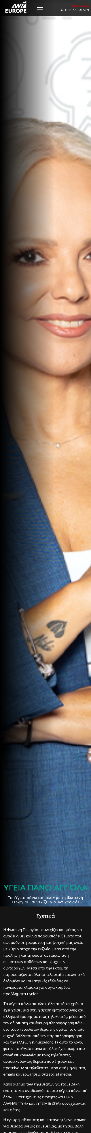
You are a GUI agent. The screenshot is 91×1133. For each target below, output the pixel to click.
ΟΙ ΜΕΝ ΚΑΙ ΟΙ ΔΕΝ (75, 7)
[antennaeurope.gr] (15, 7)
